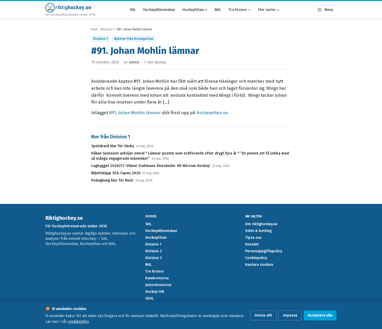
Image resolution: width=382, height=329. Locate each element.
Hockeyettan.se (212, 112)
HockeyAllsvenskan (159, 10)
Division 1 (107, 29)
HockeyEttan (193, 10)
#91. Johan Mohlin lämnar (135, 112)
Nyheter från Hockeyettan (133, 39)
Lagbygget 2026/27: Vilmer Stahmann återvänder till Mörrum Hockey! (150, 166)
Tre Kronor (237, 10)
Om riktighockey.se (261, 224)
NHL (218, 10)
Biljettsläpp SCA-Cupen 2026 (115, 173)
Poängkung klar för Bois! (112, 180)
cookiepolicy (78, 321)
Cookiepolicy (256, 258)
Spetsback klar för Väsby (112, 146)
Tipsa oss (253, 237)
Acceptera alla (320, 315)
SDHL (149, 298)
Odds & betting (258, 231)
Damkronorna (157, 278)
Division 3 (153, 258)
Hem (94, 29)
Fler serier (267, 10)
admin (134, 62)
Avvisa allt (263, 315)
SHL (133, 10)
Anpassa (290, 315)
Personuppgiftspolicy (263, 251)
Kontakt (252, 244)
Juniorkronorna (158, 285)
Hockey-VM (154, 291)
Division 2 (153, 251)
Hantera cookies (259, 264)
